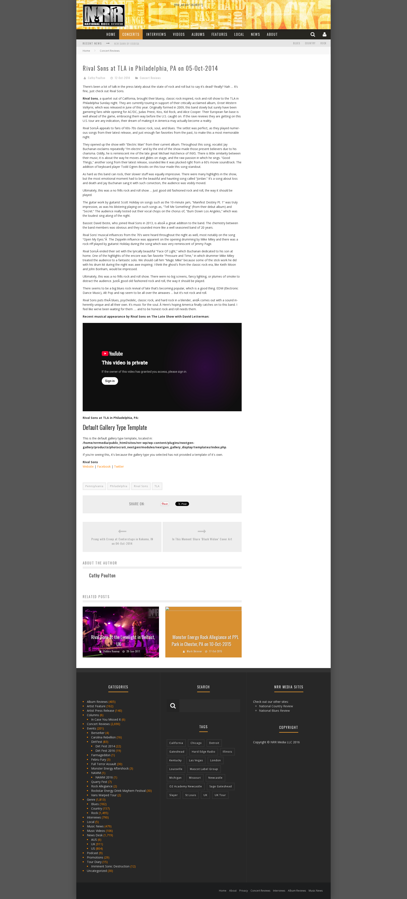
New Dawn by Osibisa (126, 43)
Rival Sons (141, 486)
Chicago (196, 743)
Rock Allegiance (102, 786)
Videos (179, 34)
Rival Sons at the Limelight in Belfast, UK (123, 640)
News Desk (95, 835)
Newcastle (215, 778)
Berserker (98, 733)
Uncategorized (97, 871)
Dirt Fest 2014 (105, 746)
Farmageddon (100, 755)
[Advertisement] (280, 87)
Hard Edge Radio (203, 751)
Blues (296, 43)
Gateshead (176, 751)
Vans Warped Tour (104, 795)
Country (310, 43)
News (255, 34)
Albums (198, 34)
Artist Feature (96, 706)
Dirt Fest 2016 (105, 751)
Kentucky (175, 760)
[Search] (313, 34)
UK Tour (220, 795)
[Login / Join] (325, 34)
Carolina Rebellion (103, 737)
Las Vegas (196, 760)
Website (88, 466)
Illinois (227, 751)
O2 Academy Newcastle (185, 786)
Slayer (173, 795)
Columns (93, 715)
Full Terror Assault (103, 764)
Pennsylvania (94, 486)
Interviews (156, 34)
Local (239, 34)
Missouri (195, 778)
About (272, 34)
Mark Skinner (194, 651)
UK (93, 844)
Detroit (214, 743)
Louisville (176, 769)
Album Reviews (97, 702)
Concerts (130, 34)
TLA (157, 486)
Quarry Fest (99, 782)
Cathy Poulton (96, 78)
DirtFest (96, 742)
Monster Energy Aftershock (110, 768)
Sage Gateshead (220, 786)
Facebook (104, 466)
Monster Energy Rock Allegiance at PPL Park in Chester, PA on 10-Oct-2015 (205, 640)
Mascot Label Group (204, 769)
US (93, 848)
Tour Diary (94, 862)
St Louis (190, 795)
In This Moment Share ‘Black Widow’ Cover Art (202, 539)
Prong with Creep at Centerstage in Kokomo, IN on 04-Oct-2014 (122, 541)
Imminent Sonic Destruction (110, 866)
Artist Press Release (100, 711)
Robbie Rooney (111, 651)
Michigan (175, 778)
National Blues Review (274, 711)
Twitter (119, 466)
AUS (94, 840)
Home (111, 34)
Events (91, 728)
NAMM (96, 773)
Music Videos (96, 831)
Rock (323, 43)
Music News (95, 826)
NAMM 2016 (104, 777)
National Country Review (276, 706)
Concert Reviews (150, 78)
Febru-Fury (98, 759)
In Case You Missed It (106, 719)
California (176, 743)
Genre (91, 800)
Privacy (243, 890)
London (215, 760)
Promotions (95, 857)
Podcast (92, 853)
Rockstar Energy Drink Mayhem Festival (118, 791)
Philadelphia (118, 486)
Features (219, 34)
